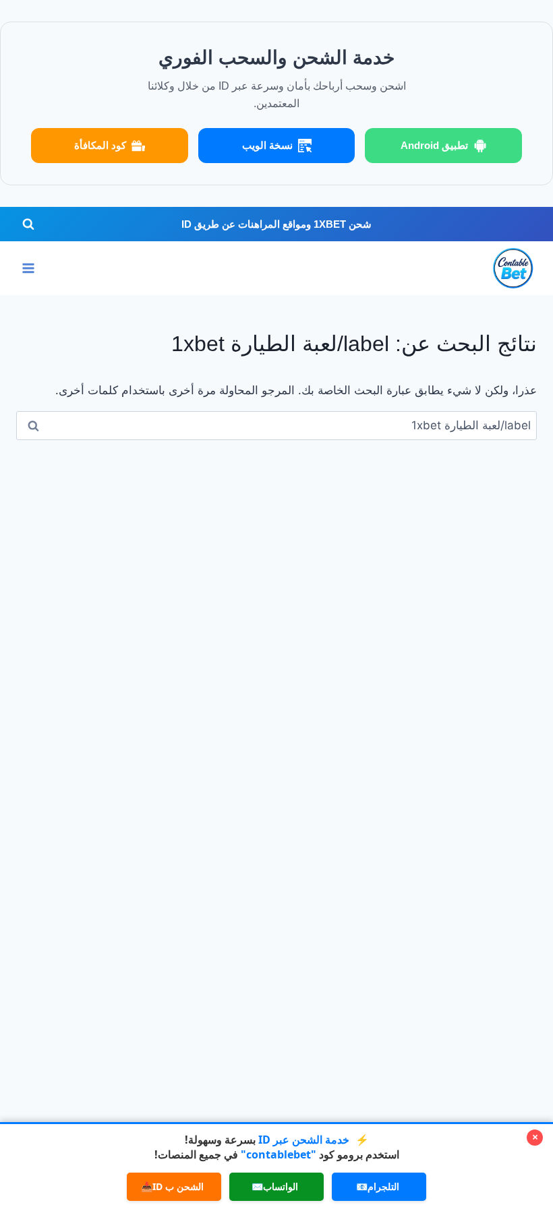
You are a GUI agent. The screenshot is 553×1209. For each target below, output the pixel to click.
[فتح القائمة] (28, 268)
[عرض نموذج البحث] (28, 224)
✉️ (275, 1186)
